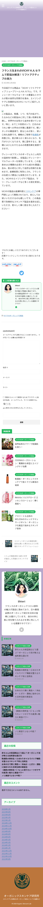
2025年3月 (6, 817)
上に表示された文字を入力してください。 (18, 408)
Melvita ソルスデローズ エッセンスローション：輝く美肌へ (26, 500)
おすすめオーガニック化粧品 (13, 315)
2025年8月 (6, 811)
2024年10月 (7, 828)
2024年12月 (7, 823)
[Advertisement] (21, 34)
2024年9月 (6, 831)
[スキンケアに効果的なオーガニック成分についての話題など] (21, 4)
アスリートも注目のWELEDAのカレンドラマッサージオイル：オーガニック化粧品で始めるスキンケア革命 (26, 522)
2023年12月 (7, 850)
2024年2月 (6, 845)
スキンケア (31, 191)
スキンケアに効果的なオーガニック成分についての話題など (21, 899)
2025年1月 (6, 820)
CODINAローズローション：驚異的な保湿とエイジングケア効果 (26, 463)
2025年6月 (6, 814)
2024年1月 (6, 848)
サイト (5, 387)
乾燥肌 (35, 134)
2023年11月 (7, 853)
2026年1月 (6, 809)
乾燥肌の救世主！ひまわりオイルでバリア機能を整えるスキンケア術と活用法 (27, 673)
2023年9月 (6, 859)
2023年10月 (7, 856)
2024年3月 (6, 842)
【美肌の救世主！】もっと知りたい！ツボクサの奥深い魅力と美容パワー (27, 714)
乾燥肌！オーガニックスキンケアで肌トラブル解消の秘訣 (26, 481)
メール (6, 377)
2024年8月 (6, 834)
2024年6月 (6, 836)
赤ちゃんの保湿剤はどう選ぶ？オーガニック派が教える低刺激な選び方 (27, 652)
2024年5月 (6, 839)
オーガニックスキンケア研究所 (21, 896)
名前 (5, 367)
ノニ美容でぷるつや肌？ (25, 731)
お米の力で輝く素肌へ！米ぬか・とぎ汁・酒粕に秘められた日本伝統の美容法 (27, 693)
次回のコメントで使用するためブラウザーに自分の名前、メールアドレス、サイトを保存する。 (21, 398)
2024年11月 (7, 825)
